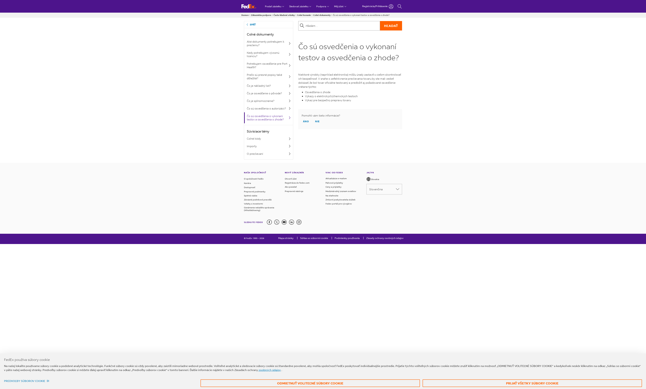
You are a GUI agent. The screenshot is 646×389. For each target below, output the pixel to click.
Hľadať (391, 26)
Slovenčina (376, 189)
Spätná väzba (250, 195)
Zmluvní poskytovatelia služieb (340, 199)
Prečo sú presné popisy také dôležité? (264, 76)
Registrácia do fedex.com (297, 183)
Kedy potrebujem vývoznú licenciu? (263, 54)
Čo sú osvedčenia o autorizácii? (266, 108)
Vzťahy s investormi (253, 203)
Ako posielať (291, 187)
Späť (253, 24)
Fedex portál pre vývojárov (339, 203)
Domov (245, 15)
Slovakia (375, 179)
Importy (252, 146)
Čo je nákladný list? (259, 85)
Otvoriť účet (291, 178)
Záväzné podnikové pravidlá (258, 199)
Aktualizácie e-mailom (336, 178)
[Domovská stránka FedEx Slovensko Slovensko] (251, 6)
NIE (317, 121)
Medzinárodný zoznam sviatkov (341, 191)
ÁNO (306, 121)
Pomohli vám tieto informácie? (321, 115)
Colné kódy (254, 138)
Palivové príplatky (334, 183)
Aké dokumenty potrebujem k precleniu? (265, 43)
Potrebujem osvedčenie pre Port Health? (267, 65)
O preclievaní (255, 153)
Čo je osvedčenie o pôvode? (264, 93)
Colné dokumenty (322, 15)
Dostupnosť (249, 187)
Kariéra (247, 183)
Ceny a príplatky (334, 187)
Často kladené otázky (284, 15)
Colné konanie (304, 15)
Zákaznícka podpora (261, 15)
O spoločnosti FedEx (254, 178)
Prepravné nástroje (294, 191)
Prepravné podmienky (254, 191)
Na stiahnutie (332, 195)
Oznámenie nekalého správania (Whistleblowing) (259, 209)
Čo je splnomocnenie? (260, 101)
